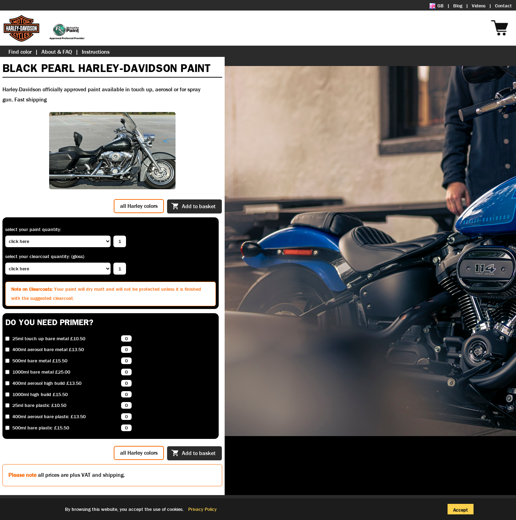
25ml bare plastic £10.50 (39, 405)
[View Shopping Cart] (512, 18)
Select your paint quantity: (33, 229)
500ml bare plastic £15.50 (40, 428)
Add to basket (199, 206)
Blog (457, 5)
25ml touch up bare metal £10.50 (48, 339)
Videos (478, 5)
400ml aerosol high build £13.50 (46, 383)
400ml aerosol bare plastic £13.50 (49, 417)
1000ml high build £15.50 (40, 394)
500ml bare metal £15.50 (39, 361)
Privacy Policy (202, 509)
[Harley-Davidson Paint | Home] (44, 28)
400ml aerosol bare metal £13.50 (48, 350)
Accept (460, 510)
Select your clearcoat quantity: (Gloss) (44, 256)
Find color (20, 51)
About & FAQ (56, 51)
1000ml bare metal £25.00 (41, 372)
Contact (503, 5)
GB (440, 5)
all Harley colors (139, 206)
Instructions (96, 51)
